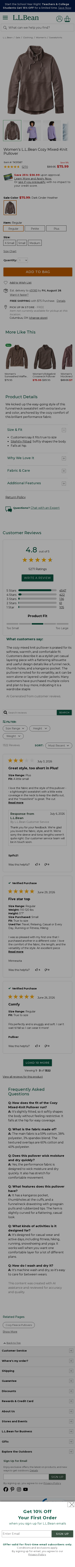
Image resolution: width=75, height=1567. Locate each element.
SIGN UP (62, 1533)
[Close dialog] (71, 1504)
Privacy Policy (37, 1554)
